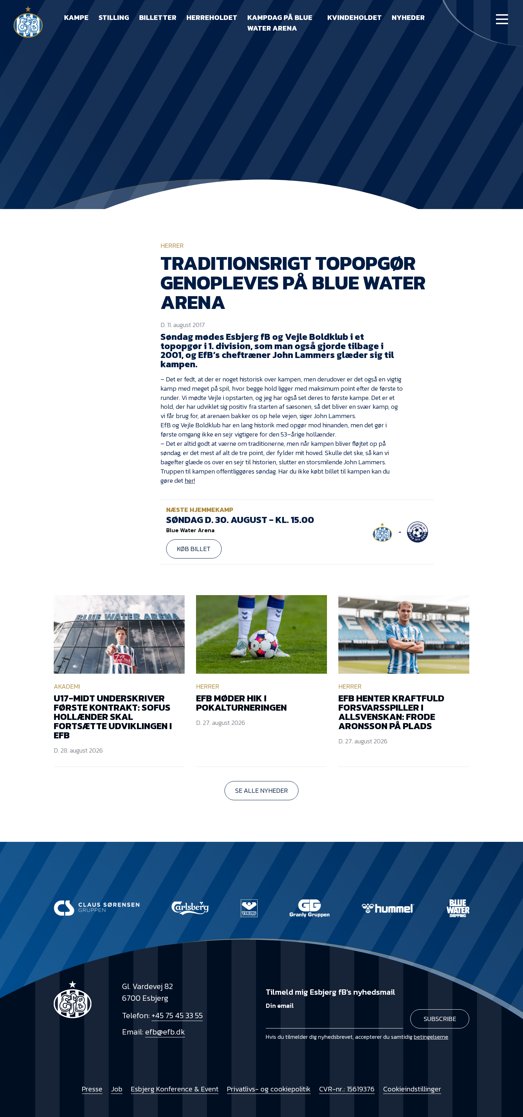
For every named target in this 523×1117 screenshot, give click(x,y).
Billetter (157, 17)
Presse (92, 1089)
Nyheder (408, 17)
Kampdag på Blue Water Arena (279, 22)
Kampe (76, 17)
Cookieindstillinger (412, 1089)
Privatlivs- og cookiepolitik (269, 1089)
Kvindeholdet (354, 17)
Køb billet (194, 549)
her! (190, 480)
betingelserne (431, 1036)
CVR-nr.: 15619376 (347, 1089)
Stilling (114, 17)
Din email (280, 1005)
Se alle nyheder (261, 790)
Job (116, 1089)
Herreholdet (211, 17)
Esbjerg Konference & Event (174, 1089)
